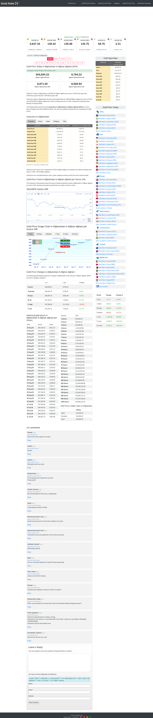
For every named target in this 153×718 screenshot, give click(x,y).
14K (63, 63)
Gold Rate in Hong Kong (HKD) (108, 169)
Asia (101, 134)
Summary (31, 121)
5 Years (65, 234)
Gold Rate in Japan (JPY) (106, 144)
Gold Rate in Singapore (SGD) (108, 163)
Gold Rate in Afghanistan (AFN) (108, 166)
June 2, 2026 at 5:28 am (32, 635)
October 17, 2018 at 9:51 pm (33, 587)
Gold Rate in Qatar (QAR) (106, 267)
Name (30, 683)
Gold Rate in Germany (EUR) (107, 198)
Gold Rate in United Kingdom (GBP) (109, 186)
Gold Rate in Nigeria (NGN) (107, 118)
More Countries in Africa (103, 131)
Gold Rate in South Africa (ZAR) (108, 121)
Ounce (50, 59)
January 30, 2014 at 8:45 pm (33, 560)
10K (73, 63)
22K (47, 63)
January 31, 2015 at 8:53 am (33, 573)
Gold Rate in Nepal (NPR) (106, 157)
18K (57, 63)
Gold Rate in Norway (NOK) (107, 189)
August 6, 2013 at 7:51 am (33, 462)
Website (30, 696)
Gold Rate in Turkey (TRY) (106, 192)
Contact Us (75, 717)
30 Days (39, 234)
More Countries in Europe (104, 208)
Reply (29, 440)
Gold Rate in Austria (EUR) (106, 195)
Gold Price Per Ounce (88, 3)
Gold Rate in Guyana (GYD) (107, 231)
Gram (56, 59)
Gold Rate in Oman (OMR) (106, 264)
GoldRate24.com (78, 715)
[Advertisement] (76, 22)
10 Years (75, 234)
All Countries (104, 286)
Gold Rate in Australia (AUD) (107, 248)
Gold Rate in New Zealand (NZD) (108, 251)
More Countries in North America (106, 224)
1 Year (57, 234)
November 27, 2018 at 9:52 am (34, 601)
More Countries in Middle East (105, 283)
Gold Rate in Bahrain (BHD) (107, 277)
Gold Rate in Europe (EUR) (107, 183)
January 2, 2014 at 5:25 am (33, 532)
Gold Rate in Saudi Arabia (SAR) (108, 270)
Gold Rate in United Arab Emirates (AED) (111, 274)
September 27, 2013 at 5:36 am (34, 491)
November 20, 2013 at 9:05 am (34, 505)
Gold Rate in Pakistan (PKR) (107, 160)
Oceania (102, 244)
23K (42, 63)
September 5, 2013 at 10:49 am (34, 475)
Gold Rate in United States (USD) (109, 215)
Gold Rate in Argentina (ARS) (107, 234)
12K (68, 63)
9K (78, 63)
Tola (69, 59)
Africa (102, 112)
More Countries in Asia (103, 172)
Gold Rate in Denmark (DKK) (107, 179)
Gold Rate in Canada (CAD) (107, 218)
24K (37, 63)
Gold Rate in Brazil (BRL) (106, 238)
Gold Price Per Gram (104, 3)
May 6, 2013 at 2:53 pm (32, 434)
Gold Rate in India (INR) (106, 141)
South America (105, 228)
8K (82, 63)
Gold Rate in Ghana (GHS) (106, 128)
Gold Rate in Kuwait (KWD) (107, 261)
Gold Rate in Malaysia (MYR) (107, 154)
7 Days (30, 234)
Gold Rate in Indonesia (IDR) (107, 138)
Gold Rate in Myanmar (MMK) (107, 151)
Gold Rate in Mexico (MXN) (107, 221)
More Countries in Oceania (104, 254)
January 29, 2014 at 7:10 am (33, 546)
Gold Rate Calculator (144, 3)
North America (105, 211)
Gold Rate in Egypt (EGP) (106, 280)
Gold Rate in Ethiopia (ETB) (107, 125)
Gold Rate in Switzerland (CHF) (108, 201)
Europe (102, 176)
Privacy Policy (67, 717)
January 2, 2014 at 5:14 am (33, 519)
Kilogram (117, 3)
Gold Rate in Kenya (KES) (106, 115)
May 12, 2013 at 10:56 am (33, 448)
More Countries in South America (106, 241)
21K (52, 63)
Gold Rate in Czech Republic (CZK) (109, 205)
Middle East (104, 257)
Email (30, 690)
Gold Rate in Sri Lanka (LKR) (107, 147)
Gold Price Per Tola (128, 3)
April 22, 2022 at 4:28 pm (32, 615)
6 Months (48, 234)
